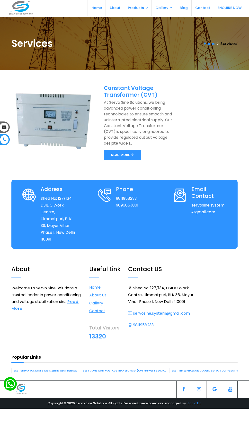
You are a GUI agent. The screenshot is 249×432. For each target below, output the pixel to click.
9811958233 (143, 325)
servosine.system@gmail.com (161, 313)
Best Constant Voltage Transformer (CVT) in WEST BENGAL (124, 370)
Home (96, 7)
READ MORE (121, 155)
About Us (98, 295)
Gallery (162, 7)
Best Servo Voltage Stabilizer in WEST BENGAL (45, 370)
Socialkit (194, 403)
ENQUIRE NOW (230, 7)
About (114, 7)
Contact (202, 7)
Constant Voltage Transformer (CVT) (131, 91)
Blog (184, 7)
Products (136, 7)
